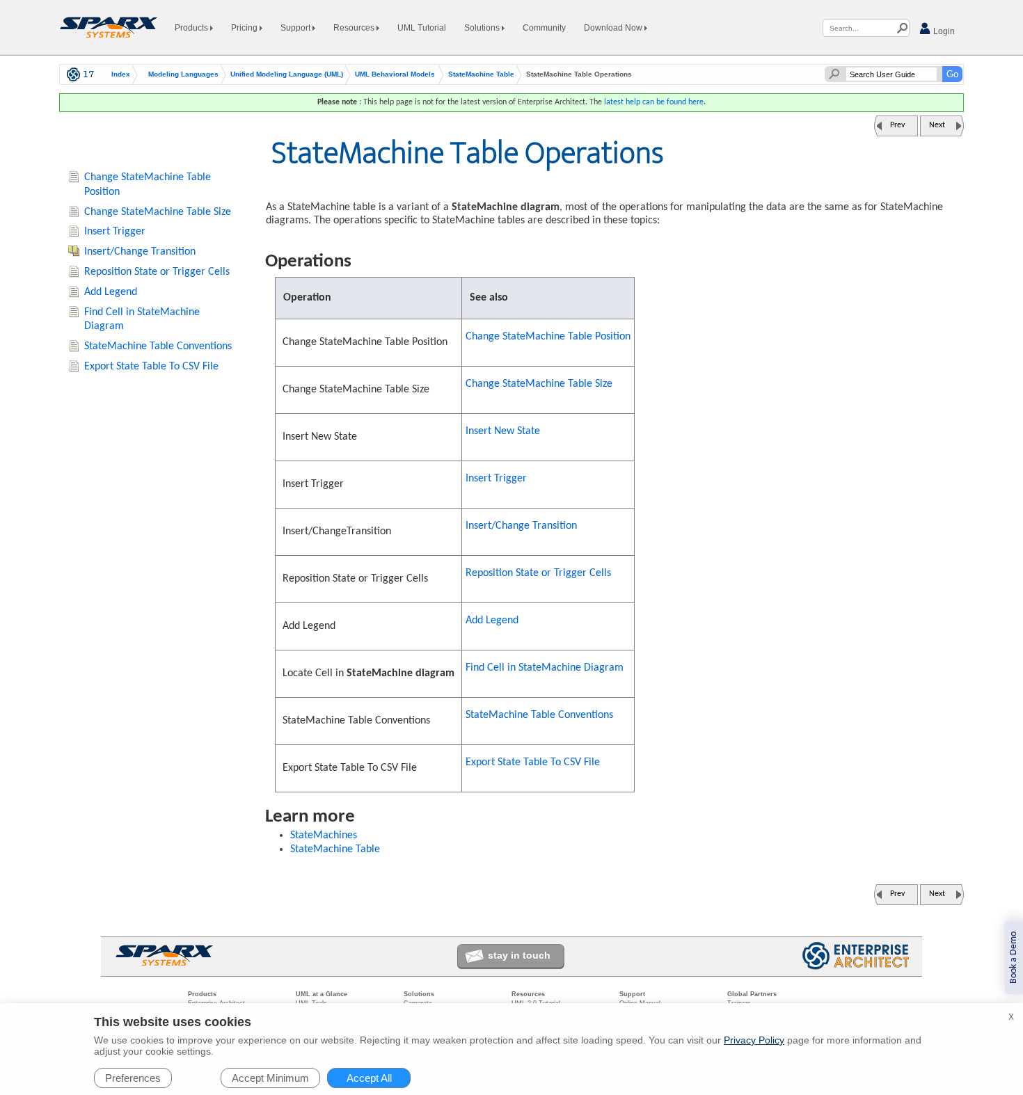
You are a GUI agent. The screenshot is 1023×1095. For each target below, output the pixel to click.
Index (120, 74)
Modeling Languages (183, 74)
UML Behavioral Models (395, 74)
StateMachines (323, 835)
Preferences (133, 1078)
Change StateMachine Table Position (548, 336)
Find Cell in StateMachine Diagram (545, 667)
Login (943, 31)
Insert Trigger (496, 478)
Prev (897, 125)
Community (544, 28)
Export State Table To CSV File (533, 762)
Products (192, 28)
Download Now (614, 28)
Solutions (483, 28)
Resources (354, 28)
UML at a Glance (321, 994)
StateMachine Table (481, 74)
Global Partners (752, 994)
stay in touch (519, 955)
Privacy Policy (754, 1040)
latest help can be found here (654, 102)
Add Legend (492, 620)
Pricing (245, 28)
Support (296, 28)
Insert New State (503, 431)
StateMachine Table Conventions (539, 715)
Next (937, 125)
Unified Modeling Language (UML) (286, 74)
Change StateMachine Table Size (539, 384)
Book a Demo (1013, 958)
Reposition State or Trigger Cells (538, 573)
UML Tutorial (421, 28)
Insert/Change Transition (521, 525)
